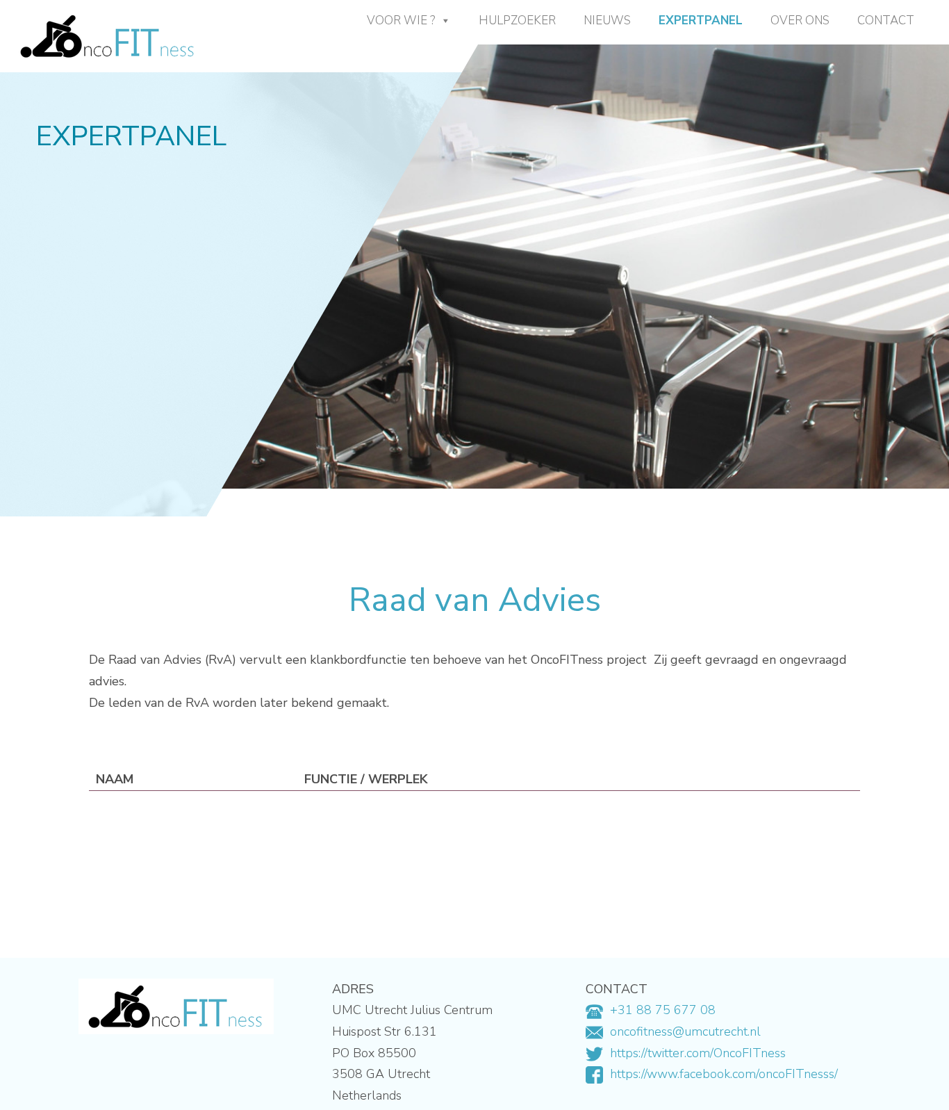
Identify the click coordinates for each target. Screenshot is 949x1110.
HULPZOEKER (517, 20)
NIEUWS (607, 20)
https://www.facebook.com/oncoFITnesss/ (724, 1074)
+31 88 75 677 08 (663, 1010)
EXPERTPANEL (701, 20)
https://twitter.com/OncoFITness (698, 1053)
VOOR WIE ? (401, 20)
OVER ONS (800, 20)
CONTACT (885, 20)
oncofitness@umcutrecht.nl (685, 1031)
